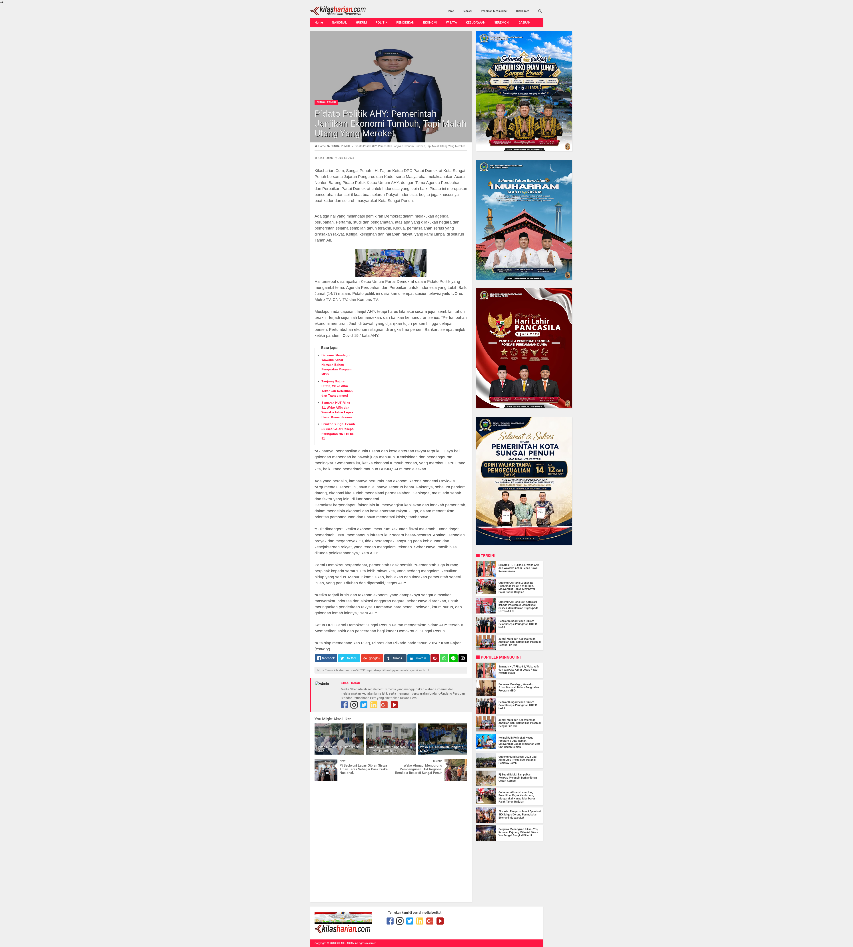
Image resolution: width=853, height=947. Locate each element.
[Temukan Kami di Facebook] (344, 704)
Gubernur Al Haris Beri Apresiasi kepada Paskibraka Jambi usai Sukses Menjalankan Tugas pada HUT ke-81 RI (518, 606)
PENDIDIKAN (405, 22)
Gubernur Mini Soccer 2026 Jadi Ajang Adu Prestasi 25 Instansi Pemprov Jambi (517, 760)
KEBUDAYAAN (475, 22)
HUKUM (361, 22)
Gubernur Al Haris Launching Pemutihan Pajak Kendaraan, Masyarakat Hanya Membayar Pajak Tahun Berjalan (516, 587)
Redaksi (467, 11)
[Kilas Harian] (343, 932)
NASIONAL (339, 22)
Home (450, 11)
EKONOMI (430, 22)
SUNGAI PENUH (326, 102)
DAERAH (524, 22)
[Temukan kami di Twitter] (364, 704)
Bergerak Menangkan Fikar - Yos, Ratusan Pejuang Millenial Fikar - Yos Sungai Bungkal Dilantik (518, 832)
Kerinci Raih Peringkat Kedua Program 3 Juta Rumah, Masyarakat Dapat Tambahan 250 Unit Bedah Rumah (519, 742)
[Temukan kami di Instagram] (354, 704)
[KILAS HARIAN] (345, 10)
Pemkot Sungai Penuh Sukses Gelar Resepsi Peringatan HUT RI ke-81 (517, 624)
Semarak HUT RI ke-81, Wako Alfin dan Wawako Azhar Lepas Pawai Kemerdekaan (519, 568)
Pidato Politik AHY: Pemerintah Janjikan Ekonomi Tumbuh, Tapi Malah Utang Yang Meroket (390, 124)
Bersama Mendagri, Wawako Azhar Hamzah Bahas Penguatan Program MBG (336, 364)
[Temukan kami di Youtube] (394, 704)
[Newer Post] (321, 762)
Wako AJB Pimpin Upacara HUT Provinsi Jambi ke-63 (391, 749)
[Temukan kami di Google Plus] (384, 705)
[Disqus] (391, 841)
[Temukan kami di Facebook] (390, 921)
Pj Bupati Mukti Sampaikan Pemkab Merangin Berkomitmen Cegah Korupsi (517, 777)
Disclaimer (522, 11)
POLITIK (381, 22)
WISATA (451, 22)
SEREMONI (502, 22)
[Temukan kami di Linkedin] (374, 704)
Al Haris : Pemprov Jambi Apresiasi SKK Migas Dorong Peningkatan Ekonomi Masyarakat (519, 814)
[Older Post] (460, 762)
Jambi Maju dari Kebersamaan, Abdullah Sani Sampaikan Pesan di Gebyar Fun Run (519, 642)
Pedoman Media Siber (494, 11)
